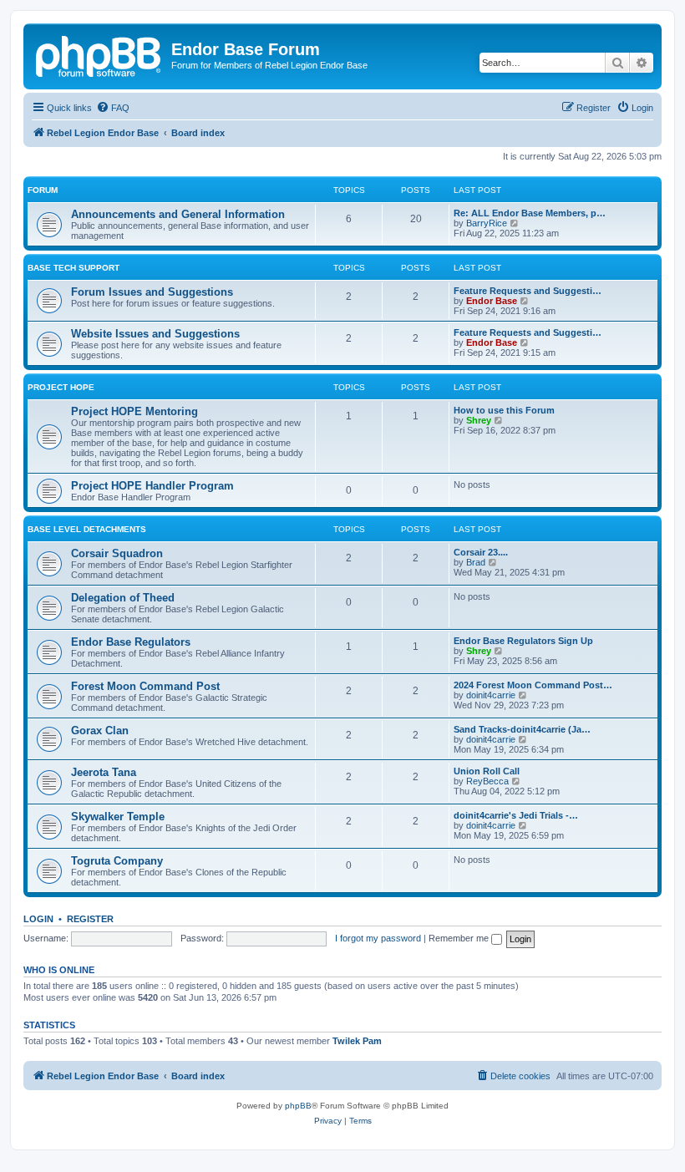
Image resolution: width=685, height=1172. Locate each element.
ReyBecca (487, 781)
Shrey (478, 420)
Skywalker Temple (118, 816)
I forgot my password (378, 938)
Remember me (460, 938)
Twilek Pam (357, 1041)
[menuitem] (112, 108)
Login (38, 919)
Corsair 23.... (481, 552)
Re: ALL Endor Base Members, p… (530, 213)
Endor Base (491, 301)
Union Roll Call (487, 771)
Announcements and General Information (178, 214)
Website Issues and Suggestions (155, 333)
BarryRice (486, 223)
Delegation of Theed (123, 597)
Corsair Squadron (117, 553)
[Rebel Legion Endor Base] (99, 54)
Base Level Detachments (87, 529)
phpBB (298, 1105)
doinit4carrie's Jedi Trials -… (516, 815)
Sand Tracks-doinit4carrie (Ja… (522, 729)
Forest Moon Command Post (145, 686)
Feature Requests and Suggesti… (527, 291)
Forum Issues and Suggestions (152, 292)
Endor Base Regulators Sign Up (523, 641)
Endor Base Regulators (130, 642)
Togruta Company (117, 861)
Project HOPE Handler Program (152, 485)
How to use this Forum (504, 410)
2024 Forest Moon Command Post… (533, 685)
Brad (475, 562)
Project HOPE (61, 387)
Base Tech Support (73, 267)
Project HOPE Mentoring (134, 411)
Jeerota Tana (103, 772)
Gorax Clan (100, 730)
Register (90, 919)
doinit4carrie (490, 695)
